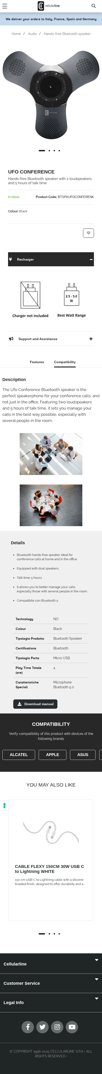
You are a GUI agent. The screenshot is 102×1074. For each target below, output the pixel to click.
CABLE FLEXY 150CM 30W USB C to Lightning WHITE (49, 869)
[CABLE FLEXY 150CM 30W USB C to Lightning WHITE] (51, 832)
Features (37, 362)
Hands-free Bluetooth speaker (67, 34)
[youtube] (72, 1027)
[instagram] (57, 1027)
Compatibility (65, 362)
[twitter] (42, 1027)
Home (16, 34)
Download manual (39, 704)
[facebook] (28, 1027)
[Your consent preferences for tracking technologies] (4, 805)
